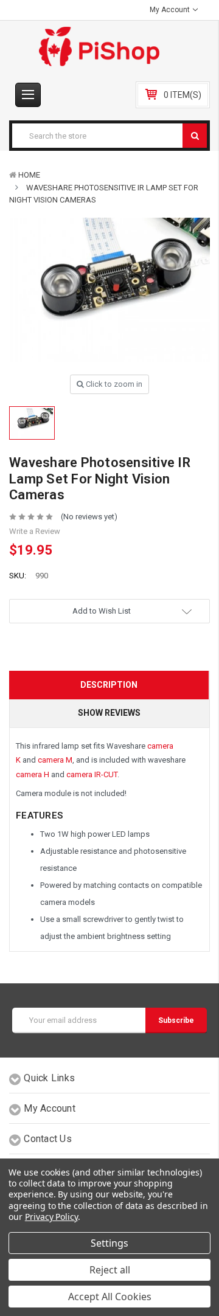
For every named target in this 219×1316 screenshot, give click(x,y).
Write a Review (34, 531)
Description (108, 685)
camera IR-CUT (91, 774)
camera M (55, 759)
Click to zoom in (113, 384)
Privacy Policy (51, 1216)
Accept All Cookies (109, 1296)
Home (29, 174)
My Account (171, 9)
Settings (109, 1243)
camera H (32, 774)
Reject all (109, 1269)
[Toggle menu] (28, 95)
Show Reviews (109, 713)
